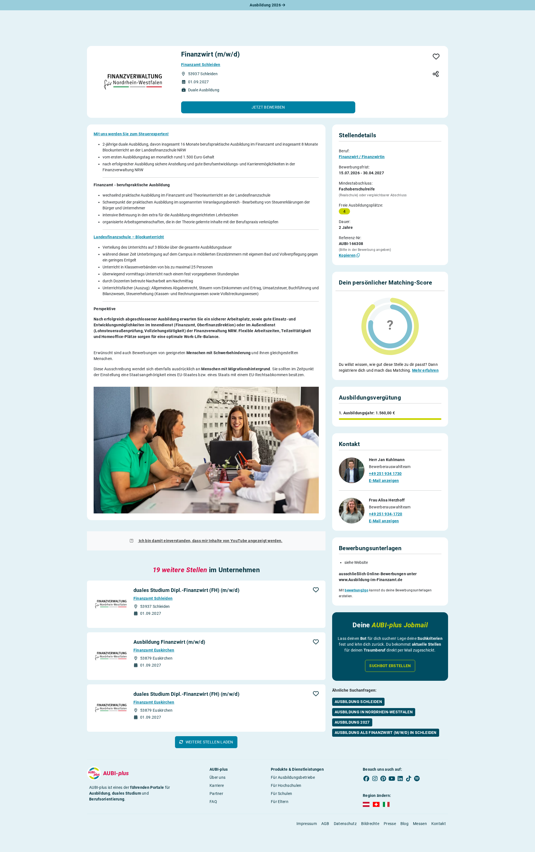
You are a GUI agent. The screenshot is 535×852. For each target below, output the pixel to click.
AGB (325, 823)
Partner (216, 793)
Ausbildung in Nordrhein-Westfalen (374, 712)
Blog (404, 823)
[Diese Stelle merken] (436, 56)
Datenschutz (345, 823)
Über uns (217, 777)
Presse (390, 823)
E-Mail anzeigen (384, 480)
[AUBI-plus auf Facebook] (366, 778)
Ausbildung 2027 (352, 722)
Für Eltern (279, 801)
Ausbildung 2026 (266, 5)
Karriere (217, 785)
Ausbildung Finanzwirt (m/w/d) (169, 642)
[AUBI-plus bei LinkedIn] (400, 778)
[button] (268, 107)
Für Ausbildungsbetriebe (293, 777)
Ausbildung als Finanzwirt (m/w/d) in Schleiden (386, 732)
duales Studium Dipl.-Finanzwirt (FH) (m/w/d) (186, 590)
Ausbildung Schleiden (358, 701)
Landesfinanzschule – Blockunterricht (129, 237)
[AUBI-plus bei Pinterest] (383, 778)
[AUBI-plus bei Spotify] (417, 778)
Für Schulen (281, 793)
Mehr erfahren (425, 370)
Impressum (306, 823)
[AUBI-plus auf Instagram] (374, 778)
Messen (420, 823)
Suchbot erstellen (390, 666)
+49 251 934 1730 (385, 473)
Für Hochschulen (286, 785)
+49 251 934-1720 (385, 514)
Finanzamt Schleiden (200, 64)
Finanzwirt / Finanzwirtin (362, 157)
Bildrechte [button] (370, 823)
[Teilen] (435, 74)
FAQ (213, 801)
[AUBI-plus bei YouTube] (391, 778)
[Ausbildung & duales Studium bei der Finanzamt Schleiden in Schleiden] (132, 81)
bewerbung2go (356, 590)
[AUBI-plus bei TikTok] (408, 778)
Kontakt (438, 823)
